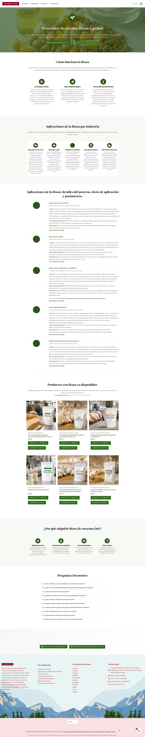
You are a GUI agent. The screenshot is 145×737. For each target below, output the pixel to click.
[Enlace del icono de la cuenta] (141, 3)
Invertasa (75, 668)
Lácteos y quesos (43, 674)
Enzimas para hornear (44, 669)
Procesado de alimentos (91, 150)
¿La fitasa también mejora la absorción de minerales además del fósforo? (66, 607)
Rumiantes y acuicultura (72, 150)
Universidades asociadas (8, 698)
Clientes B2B (5, 695)
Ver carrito (135, 4)
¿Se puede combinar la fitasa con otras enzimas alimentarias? (63, 619)
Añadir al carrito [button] (38, 443)
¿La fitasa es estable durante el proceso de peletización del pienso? (65, 595)
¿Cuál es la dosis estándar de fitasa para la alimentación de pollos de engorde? (68, 588)
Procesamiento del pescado (46, 683)
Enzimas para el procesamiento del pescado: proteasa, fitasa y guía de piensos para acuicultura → (82, 298)
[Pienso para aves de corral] (35, 145)
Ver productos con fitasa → (57, 230)
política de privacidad (70, 731)
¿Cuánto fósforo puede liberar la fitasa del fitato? (59, 599)
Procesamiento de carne (45, 676)
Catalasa (75, 675)
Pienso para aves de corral (35, 150)
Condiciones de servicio (84, 731)
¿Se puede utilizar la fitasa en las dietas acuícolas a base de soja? (64, 603)
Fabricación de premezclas (109, 150)
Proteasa (75, 673)
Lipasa (74, 687)
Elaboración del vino (44, 681)
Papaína (74, 685)
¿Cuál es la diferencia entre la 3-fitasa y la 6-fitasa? (60, 611)
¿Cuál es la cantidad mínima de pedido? (56, 591)
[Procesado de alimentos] (91, 145)
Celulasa (75, 671)
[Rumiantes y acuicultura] (72, 145)
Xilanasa (75, 692)
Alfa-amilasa (76, 678)
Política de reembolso (98, 731)
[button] (28, 3)
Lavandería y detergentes (46, 678)
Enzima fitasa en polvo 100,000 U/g (79, 395)
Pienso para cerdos (54, 150)
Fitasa (74, 689)
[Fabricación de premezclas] (109, 145)
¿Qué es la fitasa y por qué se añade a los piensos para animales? (64, 584)
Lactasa (74, 680)
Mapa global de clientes (7, 700)
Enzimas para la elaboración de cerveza (50, 671)
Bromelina (75, 682)
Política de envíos (111, 731)
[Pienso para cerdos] (54, 145)
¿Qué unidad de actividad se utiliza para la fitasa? (59, 615)
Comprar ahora (37, 448)
